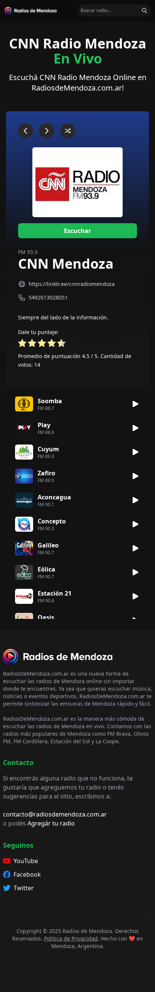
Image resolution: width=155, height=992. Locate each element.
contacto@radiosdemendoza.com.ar (55, 814)
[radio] (22, 344)
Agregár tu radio (51, 823)
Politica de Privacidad (71, 938)
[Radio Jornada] (25, 130)
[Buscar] (144, 11)
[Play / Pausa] (135, 403)
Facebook (27, 874)
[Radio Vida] (46, 130)
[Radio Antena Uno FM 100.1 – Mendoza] (67, 130)
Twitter (24, 888)
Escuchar (77, 231)
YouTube (26, 861)
